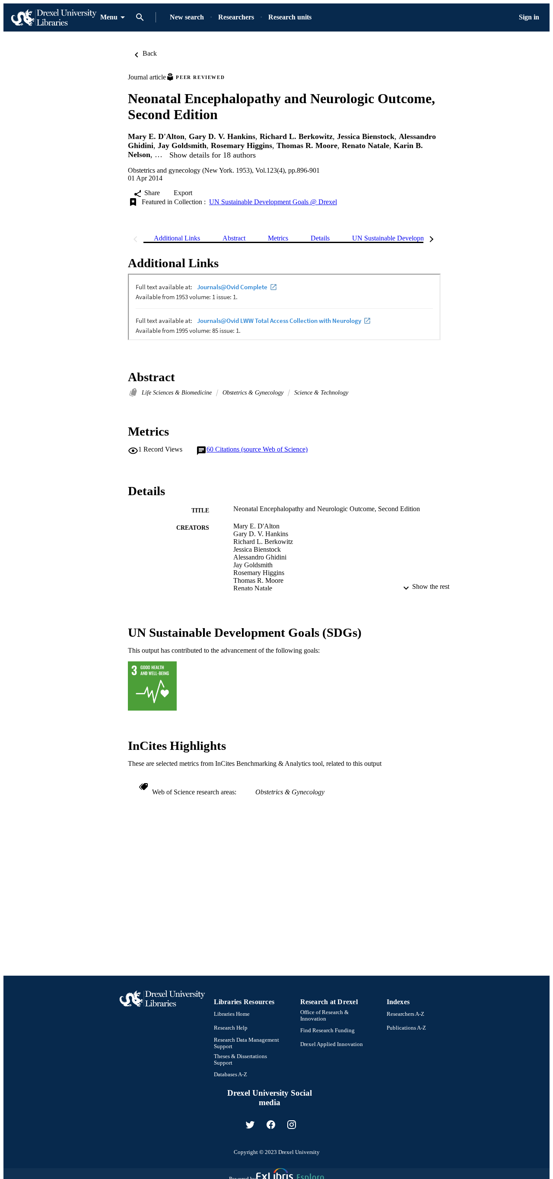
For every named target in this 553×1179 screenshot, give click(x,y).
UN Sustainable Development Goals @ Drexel (273, 201)
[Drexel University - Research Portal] (53, 17)
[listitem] (250, 1124)
